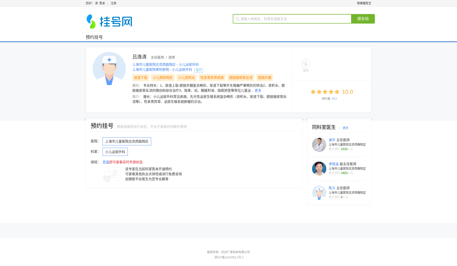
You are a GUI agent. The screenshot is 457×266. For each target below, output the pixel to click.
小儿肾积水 (186, 77)
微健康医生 (364, 3)
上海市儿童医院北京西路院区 (154, 64)
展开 (199, 70)
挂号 (306, 70)
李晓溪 (334, 164)
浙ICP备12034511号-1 (229, 257)
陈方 (332, 188)
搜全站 (363, 19)
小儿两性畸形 (163, 77)
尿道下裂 (140, 77)
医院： (96, 141)
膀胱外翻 (264, 77)
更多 (258, 90)
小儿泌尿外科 (189, 64)
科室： (96, 151)
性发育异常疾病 (212, 77)
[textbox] (295, 19)
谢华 (332, 140)
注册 (113, 3)
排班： (96, 162)
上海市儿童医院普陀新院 (151, 69)
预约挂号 (94, 37)
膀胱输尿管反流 (241, 77)
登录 (102, 3)
